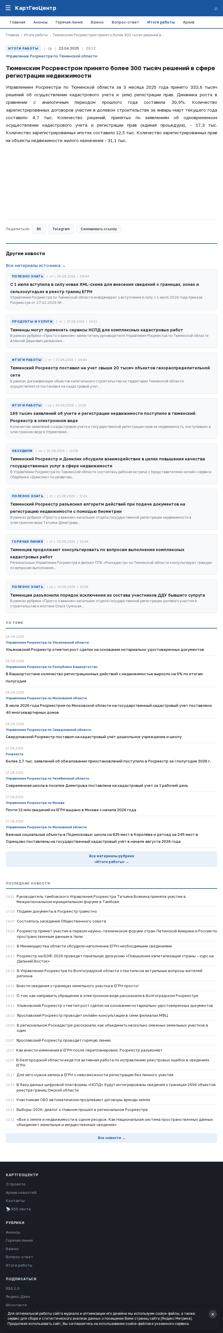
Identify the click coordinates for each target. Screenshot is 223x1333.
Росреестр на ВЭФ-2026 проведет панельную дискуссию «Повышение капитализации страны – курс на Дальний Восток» (115, 958)
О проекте (16, 1184)
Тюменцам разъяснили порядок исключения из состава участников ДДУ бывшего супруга (107, 595)
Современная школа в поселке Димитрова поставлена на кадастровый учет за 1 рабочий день (97, 785)
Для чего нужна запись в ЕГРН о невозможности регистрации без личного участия (95, 1074)
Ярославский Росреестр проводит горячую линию (63, 1040)
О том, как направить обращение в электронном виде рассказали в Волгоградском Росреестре (107, 995)
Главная (17, 22)
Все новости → (111, 1138)
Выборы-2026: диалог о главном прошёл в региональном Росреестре (82, 1109)
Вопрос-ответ (125, 22)
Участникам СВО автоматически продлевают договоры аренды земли (83, 1099)
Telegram (61, 229)
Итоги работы (161, 22)
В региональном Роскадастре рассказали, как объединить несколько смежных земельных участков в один (112, 1028)
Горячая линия (69, 22)
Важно (97, 22)
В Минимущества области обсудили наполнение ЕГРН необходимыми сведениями (94, 946)
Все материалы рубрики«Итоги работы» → (111, 859)
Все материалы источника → (36, 265)
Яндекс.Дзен (18, 1296)
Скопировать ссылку (99, 229)
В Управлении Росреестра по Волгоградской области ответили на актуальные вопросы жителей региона (109, 973)
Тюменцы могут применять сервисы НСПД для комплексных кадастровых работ (96, 329)
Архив (189, 22)
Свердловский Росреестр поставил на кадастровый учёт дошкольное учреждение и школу (94, 736)
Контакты (15, 1200)
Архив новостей (21, 1192)
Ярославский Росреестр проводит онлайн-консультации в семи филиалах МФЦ (92, 1015)
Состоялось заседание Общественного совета (61, 921)
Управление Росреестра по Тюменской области (51, 56)
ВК (39, 229)
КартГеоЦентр (35, 8)
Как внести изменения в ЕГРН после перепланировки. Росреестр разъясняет (89, 1050)
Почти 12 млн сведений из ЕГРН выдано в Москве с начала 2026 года (71, 809)
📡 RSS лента (18, 1209)
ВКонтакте (16, 1305)
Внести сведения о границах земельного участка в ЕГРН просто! (78, 985)
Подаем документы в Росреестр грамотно (57, 911)
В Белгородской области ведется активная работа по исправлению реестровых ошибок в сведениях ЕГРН (112, 1062)
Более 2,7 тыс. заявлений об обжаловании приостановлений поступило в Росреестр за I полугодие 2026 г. (108, 761)
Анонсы (40, 22)
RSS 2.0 (12, 1288)
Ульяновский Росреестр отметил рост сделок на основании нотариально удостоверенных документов (115, 1005)
